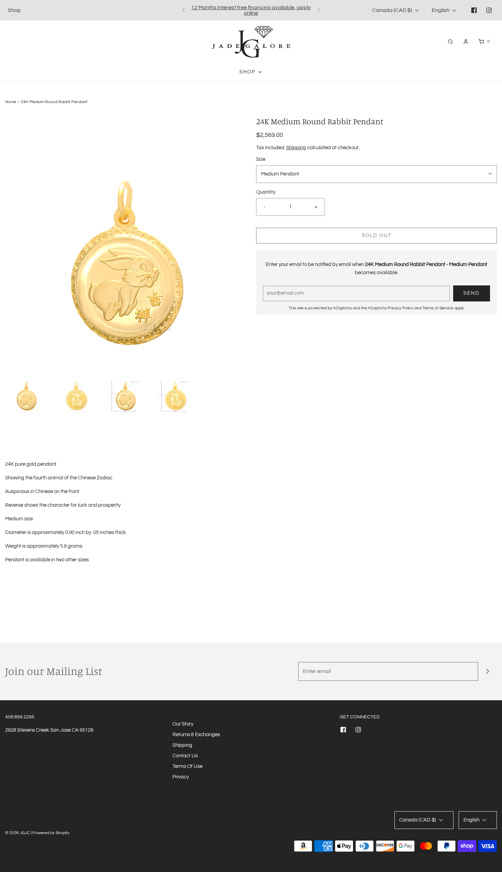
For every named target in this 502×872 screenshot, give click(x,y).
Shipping (296, 147)
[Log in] (466, 41)
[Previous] (183, 10)
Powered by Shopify (50, 833)
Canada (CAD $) (392, 10)
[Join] (487, 671)
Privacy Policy (400, 308)
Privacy (180, 776)
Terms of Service (437, 308)
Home (10, 102)
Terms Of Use (187, 766)
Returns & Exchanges (196, 734)
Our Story (182, 724)
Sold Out (377, 235)
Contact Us (185, 755)
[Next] (318, 10)
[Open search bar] (450, 41)
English (441, 10)
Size (260, 159)
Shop (14, 10)
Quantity (265, 192)
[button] (26, 391)
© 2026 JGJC (17, 833)
